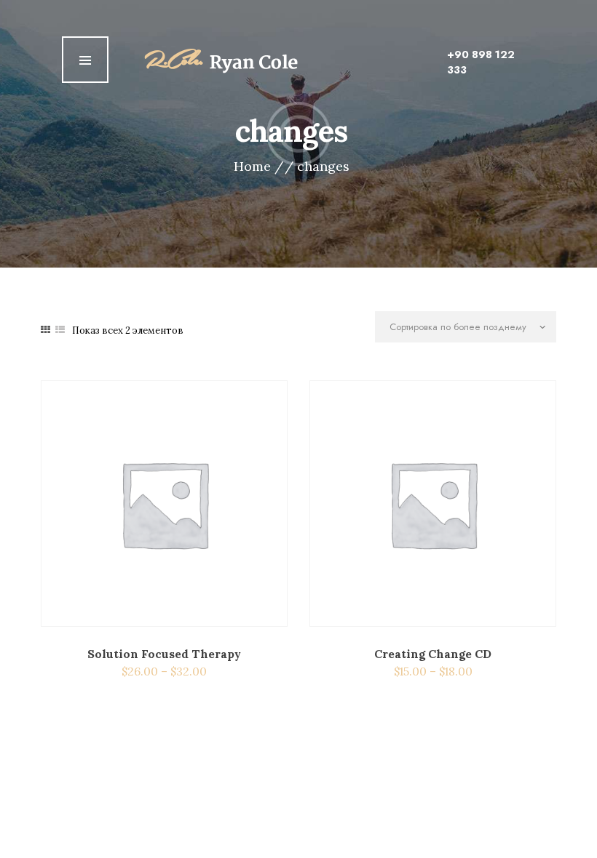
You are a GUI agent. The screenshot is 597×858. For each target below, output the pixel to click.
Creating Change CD (432, 653)
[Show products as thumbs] (45, 330)
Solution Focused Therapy (164, 653)
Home (252, 167)
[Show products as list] (60, 330)
